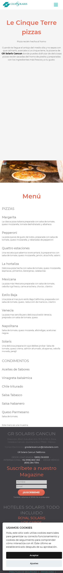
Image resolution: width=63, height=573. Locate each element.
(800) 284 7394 (31, 462)
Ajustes (34, 563)
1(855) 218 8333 (41, 457)
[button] (56, 5)
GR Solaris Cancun (12, 53)
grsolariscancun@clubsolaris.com (41, 447)
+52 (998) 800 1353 (31, 460)
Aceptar (34, 555)
